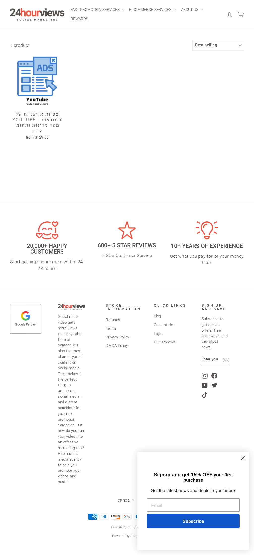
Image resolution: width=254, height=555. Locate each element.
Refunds (113, 320)
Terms (111, 328)
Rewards (79, 19)
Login (158, 333)
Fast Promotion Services (96, 9)
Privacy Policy (117, 337)
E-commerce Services (150, 9)
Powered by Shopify (127, 536)
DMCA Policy (117, 345)
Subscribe (193, 521)
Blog (157, 316)
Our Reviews (164, 342)
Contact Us (163, 325)
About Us (190, 9)
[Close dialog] (242, 458)
